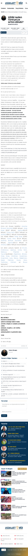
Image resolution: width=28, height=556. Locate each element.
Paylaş (4, 32)
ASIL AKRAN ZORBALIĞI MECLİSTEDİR (14, 429)
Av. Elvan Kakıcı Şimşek (14, 440)
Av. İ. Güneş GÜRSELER (13, 453)
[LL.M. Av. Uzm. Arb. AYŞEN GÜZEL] (4, 428)
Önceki (4, 346)
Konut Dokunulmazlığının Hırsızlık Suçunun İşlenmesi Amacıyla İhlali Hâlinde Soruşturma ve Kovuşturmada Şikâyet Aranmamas (14, 12)
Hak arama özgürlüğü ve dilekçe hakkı (13, 366)
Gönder (4, 415)
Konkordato (10, 8)
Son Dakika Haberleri (7, 543)
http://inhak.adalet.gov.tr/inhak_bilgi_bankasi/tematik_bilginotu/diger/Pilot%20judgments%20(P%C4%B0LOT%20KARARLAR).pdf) (14, 150)
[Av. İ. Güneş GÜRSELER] (4, 455)
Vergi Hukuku (19, 8)
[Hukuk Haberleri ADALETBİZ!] (14, 3)
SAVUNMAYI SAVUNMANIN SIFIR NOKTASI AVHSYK (17, 449)
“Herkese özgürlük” (8, 374)
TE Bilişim (18, 554)
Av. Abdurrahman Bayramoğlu (16, 460)
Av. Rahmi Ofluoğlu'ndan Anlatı (11, 363)
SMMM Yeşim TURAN (13, 433)
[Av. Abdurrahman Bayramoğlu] (4, 461)
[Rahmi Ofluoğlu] (3, 18)
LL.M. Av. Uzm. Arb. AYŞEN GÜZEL (16, 427)
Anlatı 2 (5, 361)
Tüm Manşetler (20, 539)
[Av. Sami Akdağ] (4, 448)
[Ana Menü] (1, 3)
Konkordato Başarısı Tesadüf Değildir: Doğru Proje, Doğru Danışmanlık (16, 436)
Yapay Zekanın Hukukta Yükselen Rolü (17, 442)
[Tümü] (26, 423)
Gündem (3, 8)
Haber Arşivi (19, 543)
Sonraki (23, 346)
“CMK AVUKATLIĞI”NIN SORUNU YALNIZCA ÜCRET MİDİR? (17, 455)
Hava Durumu (6, 535)
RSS (4, 549)
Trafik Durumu (20, 535)
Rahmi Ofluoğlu (13, 24)
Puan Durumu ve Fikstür (6, 539)
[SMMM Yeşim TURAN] (4, 435)
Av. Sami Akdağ (12, 446)
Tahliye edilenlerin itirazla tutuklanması (14, 370)
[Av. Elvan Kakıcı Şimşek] (4, 441)
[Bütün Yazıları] (26, 358)
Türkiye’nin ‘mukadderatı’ (15, 462)
